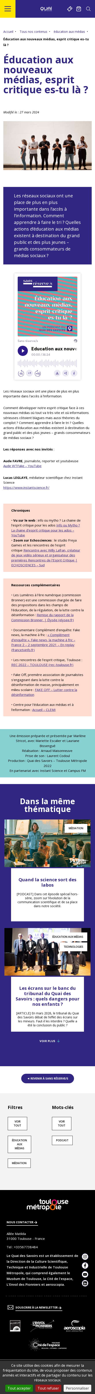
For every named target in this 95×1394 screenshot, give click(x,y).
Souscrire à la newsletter (36, 1307)
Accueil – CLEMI (44, 709)
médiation (19, 1163)
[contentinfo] (47, 1292)
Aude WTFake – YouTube (22, 466)
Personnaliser (77, 1388)
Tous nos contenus (33, 31)
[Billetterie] (69, 9)
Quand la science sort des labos (47, 882)
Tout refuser (48, 1388)
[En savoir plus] (15, 1326)
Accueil (8, 31)
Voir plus (47, 1041)
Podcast (62, 1140)
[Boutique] (78, 9)
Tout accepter (19, 1388)
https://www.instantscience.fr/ (26, 487)
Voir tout (17, 1123)
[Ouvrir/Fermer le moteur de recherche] (88, 9)
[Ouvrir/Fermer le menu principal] (7, 9)
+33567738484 (26, 1247)
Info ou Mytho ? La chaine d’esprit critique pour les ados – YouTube (45, 530)
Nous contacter (20, 1222)
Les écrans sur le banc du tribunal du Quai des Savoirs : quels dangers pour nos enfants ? (48, 996)
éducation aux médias (69, 31)
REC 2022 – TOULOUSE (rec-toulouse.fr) (42, 664)
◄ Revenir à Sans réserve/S (47, 1078)
